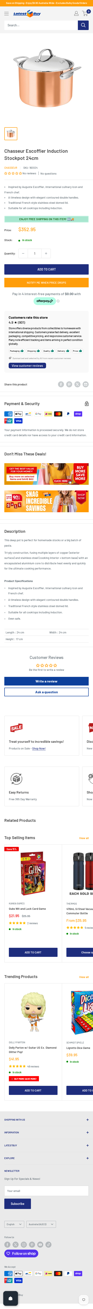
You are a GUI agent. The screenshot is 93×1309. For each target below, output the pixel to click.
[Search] (83, 25)
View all (84, 838)
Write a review (46, 681)
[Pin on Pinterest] (69, 384)
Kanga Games (16, 903)
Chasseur (10, 167)
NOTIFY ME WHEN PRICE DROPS (46, 282)
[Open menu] (6, 13)
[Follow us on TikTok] (48, 1245)
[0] (85, 13)
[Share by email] (86, 384)
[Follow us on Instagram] (24, 1245)
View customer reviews (27, 365)
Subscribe (17, 1204)
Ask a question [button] (46, 692)
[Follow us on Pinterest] (32, 1245)
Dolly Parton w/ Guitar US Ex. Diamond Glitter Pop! (32, 1050)
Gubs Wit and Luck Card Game (27, 908)
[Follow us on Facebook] (7, 1245)
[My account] (76, 13)
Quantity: (10, 253)
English (10, 1224)
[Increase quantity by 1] (46, 253)
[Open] (10, 1298)
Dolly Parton (17, 1042)
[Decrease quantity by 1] (23, 253)
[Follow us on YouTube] (40, 1245)
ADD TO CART (46, 269)
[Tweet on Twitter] (77, 384)
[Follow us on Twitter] (16, 1245)
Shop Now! (39, 748)
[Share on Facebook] (61, 384)
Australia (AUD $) (37, 1224)
